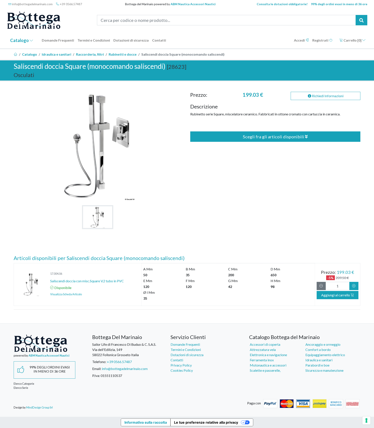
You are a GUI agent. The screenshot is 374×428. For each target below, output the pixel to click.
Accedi (299, 40)
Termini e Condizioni (93, 40)
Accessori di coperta (265, 344)
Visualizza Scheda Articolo (66, 294)
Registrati (320, 40)
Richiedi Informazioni (327, 96)
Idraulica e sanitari (56, 54)
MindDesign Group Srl (39, 407)
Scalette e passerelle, (265, 370)
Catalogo (20, 40)
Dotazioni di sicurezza (131, 40)
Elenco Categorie (24, 383)
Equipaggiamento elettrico (325, 355)
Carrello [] (352, 40)
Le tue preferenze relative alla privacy (206, 422)
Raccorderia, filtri (90, 54)
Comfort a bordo (318, 349)
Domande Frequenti (58, 40)
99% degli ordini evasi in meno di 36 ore (339, 4)
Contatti (159, 40)
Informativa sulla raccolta (145, 422)
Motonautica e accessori (268, 365)
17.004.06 (56, 273)
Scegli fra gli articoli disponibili (274, 136)
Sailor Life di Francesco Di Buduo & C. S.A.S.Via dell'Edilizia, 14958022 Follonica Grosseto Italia (124, 349)
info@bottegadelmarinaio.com (32, 4)
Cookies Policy (182, 370)
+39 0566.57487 (70, 4)
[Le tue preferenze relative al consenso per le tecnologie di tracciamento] (366, 420)
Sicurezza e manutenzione (324, 370)
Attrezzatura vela (263, 349)
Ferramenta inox (262, 360)
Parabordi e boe (317, 365)
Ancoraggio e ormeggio (322, 344)
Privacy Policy (181, 365)
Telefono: (99, 362)
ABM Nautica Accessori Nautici (193, 4)
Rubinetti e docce (123, 54)
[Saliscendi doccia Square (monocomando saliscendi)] (97, 217)
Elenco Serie (21, 387)
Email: (96, 369)
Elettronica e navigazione (268, 355)
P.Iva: (96, 375)
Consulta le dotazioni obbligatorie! (282, 4)
